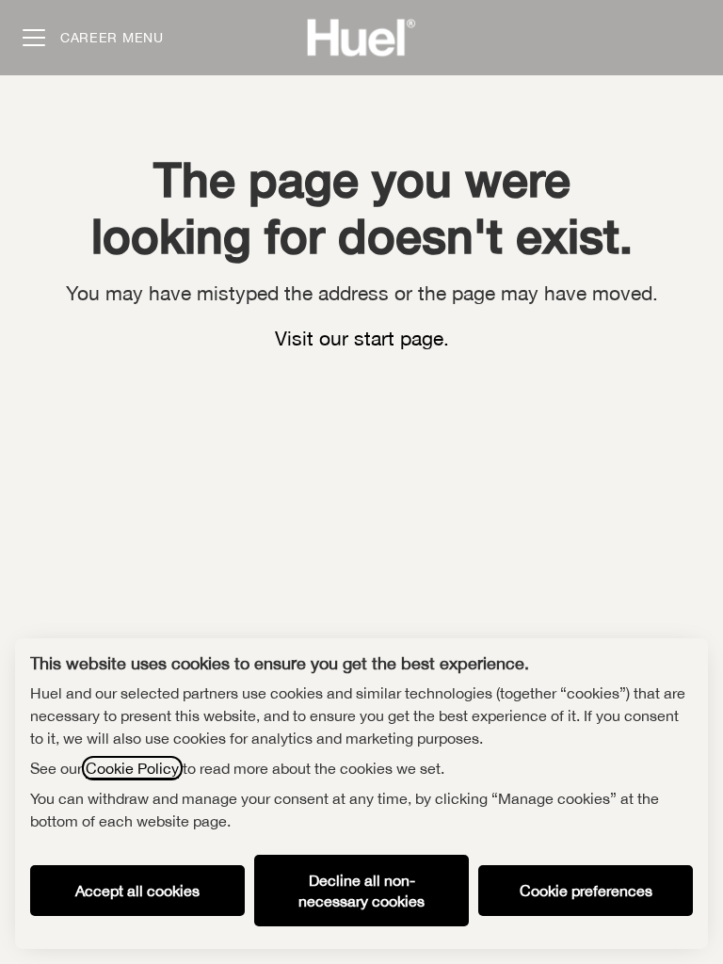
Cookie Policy (132, 768)
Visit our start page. (362, 338)
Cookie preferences (586, 890)
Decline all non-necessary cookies (361, 890)
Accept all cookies (137, 890)
